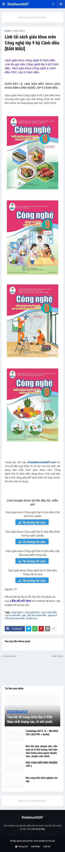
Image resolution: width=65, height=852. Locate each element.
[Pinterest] (41, 628)
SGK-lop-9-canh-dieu (15, 618)
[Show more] (53, 628)
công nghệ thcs (32, 612)
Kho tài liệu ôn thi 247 (44, 841)
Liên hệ (46, 846)
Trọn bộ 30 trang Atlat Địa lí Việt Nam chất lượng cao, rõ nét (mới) (30, 719)
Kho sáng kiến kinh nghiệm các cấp (42, 779)
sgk (24, 615)
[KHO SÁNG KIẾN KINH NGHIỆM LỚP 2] (14, 767)
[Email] (47, 628)
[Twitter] (28, 628)
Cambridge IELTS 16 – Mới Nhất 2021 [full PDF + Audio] (42, 733)
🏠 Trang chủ (21, 846)
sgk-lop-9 (52, 615)
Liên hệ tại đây (38, 829)
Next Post (57, 656)
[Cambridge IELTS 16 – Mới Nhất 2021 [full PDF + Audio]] (14, 736)
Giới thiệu (35, 846)
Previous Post (10, 656)
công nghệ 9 (19, 31)
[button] (3, 4)
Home (8, 31)
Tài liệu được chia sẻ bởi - (22, 841)
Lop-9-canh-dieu (13, 615)
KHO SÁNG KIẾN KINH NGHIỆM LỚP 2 (41, 764)
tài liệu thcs (31, 618)
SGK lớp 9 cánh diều (36, 615)
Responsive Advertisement (33, 17)
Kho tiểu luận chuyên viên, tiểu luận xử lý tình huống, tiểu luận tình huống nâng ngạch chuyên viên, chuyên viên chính (41, 751)
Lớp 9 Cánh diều (49, 612)
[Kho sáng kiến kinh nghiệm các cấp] (14, 782)
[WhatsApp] (35, 628)
